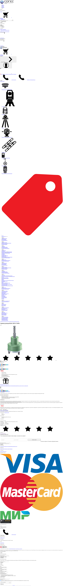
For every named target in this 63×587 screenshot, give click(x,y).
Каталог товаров (2, 81)
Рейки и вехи (3, 312)
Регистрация (2, 557)
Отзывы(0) (8, 391)
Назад (1, 22)
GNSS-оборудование (4, 238)
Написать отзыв (6, 434)
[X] (3, 364)
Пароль (1, 570)
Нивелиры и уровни (4, 242)
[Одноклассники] (1, 364)
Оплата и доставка (5, 74)
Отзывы (2, 433)
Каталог (3, 446)
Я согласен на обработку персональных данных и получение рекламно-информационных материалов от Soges (15, 580)
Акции (2, 74)
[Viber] (4, 364)
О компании (14, 74)
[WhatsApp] (5, 364)
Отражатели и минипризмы (5, 307)
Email (1, 555)
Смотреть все (6, 412)
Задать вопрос (2, 434)
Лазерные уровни (4, 259)
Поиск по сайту (2, 20)
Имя (0, 566)
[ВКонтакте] (0, 364)
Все (8, 412)
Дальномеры (3, 246)
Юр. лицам (9, 74)
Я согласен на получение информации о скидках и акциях (8, 575)
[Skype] (6, 364)
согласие (14, 585)
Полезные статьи (6, 446)
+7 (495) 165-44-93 (2, 30)
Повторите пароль (2, 572)
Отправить (2, 444)
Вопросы (5, 433)
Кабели (3, 303)
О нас (5, 451)
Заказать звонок (2, 46)
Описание (1, 391)
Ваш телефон (2, 443)
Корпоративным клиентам (12, 446)
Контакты (12, 74)
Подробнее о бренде (2, 410)
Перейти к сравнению (3, 29)
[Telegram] (7, 364)
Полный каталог (4, 236)
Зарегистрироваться (3, 576)
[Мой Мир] (2, 364)
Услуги (16, 446)
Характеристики (5, 391)
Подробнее (6, 410)
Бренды (4, 451)
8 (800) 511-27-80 (7, 30)
